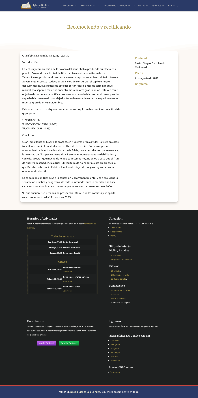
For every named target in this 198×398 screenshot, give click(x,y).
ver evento (67, 271)
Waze (112, 235)
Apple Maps (115, 227)
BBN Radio (115, 271)
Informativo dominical (115, 6)
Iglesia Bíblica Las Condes (85, 392)
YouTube (114, 356)
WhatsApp (115, 352)
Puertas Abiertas (118, 298)
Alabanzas (139, 6)
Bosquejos (68, 6)
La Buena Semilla (118, 279)
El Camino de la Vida (120, 275)
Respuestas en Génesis (121, 259)
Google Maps (116, 231)
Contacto (173, 6)
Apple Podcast (46, 342)
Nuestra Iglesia (89, 6)
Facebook (114, 340)
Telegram (114, 348)
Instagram (115, 344)
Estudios (156, 6)
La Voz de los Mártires (120, 290)
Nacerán (115, 294)
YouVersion (116, 255)
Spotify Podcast (69, 342)
